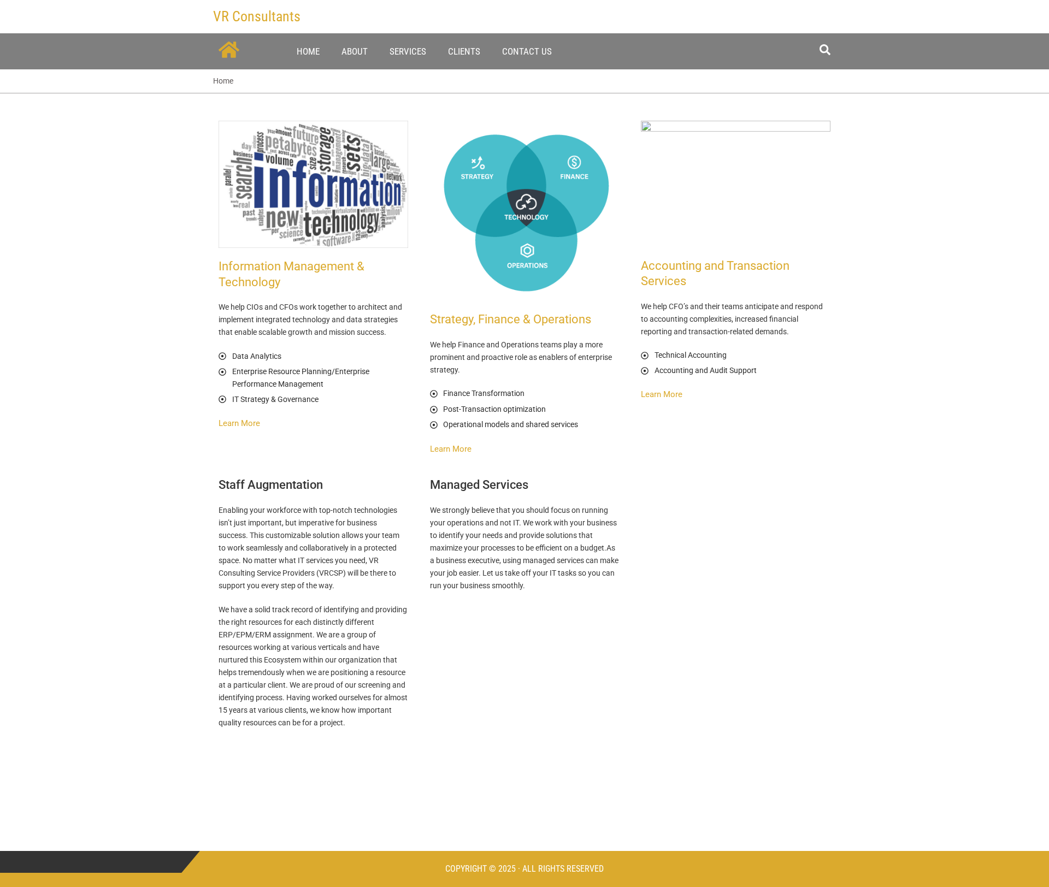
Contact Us (527, 51)
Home (308, 51)
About (354, 51)
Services (408, 51)
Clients (464, 51)
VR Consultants (256, 16)
